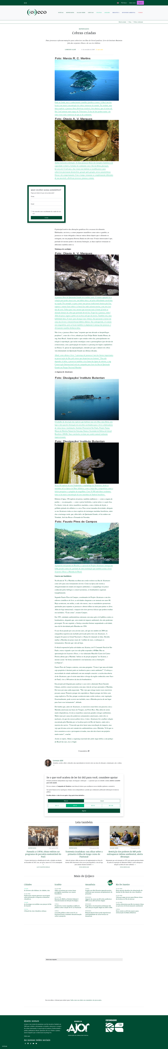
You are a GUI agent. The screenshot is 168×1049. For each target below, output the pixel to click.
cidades (28, 884)
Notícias (60, 12)
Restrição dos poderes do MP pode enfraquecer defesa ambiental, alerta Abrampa (125, 854)
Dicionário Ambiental (128, 12)
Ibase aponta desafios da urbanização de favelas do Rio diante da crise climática (129, 891)
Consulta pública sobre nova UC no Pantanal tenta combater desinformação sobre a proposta (68, 914)
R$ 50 (93, 805)
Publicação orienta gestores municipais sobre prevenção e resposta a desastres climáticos (37, 897)
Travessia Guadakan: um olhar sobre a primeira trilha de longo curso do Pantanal (84, 854)
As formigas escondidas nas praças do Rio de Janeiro (37, 905)
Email (32, 204)
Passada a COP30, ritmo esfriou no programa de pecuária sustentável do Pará (43, 854)
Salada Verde (81, 12)
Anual (102, 801)
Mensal (66, 801)
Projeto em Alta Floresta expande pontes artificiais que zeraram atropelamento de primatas (98, 892)
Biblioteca (116, 12)
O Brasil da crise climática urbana (35, 911)
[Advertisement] (130, 334)
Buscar (125, 3)
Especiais (91, 12)
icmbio (58, 884)
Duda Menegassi (84, 867)
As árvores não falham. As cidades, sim (37, 890)
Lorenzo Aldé (70, 49)
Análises (107, 12)
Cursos (140, 12)
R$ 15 (57, 805)
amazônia (90, 884)
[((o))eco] (37, 12)
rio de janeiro (123, 884)
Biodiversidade (122, 22)
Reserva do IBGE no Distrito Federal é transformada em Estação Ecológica (66, 900)
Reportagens (70, 12)
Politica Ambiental (138, 22)
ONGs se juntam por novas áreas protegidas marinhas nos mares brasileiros (65, 892)
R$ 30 (75, 805)
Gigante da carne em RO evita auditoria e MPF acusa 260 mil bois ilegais (98, 900)
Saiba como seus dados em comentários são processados (85, 1000)
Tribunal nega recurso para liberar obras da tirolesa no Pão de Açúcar (129, 898)
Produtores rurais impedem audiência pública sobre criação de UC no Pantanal (68, 906)
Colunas (99, 12)
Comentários (83, 751)
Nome (32, 196)
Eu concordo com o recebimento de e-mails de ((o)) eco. (47, 212)
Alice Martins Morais (43, 867)
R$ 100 (111, 805)
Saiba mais (27, 1036)
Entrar (4, 1046)
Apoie (140, 2)
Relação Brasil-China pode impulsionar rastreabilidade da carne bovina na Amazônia (98, 914)
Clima (129, 22)
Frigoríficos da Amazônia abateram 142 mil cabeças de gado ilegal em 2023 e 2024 (98, 906)
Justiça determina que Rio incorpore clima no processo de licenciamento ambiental (130, 905)
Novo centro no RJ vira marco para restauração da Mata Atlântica (127, 912)
